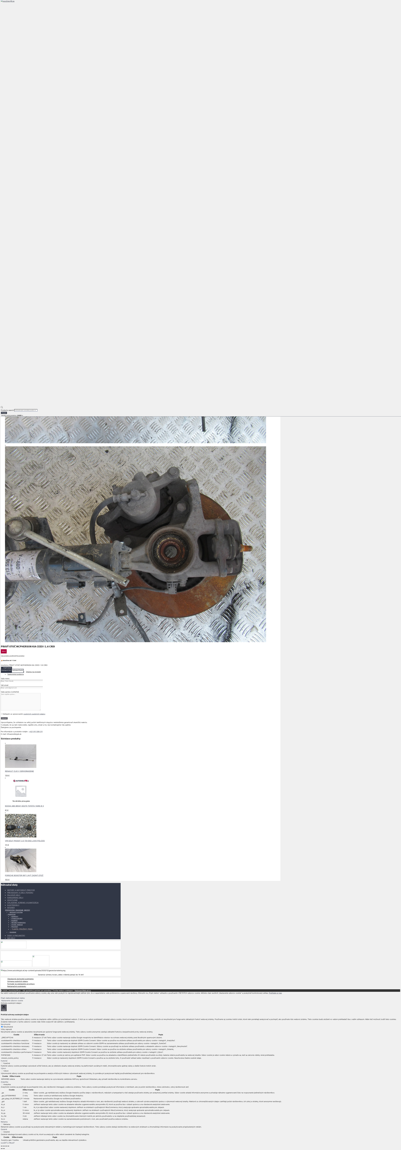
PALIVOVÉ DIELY (13, 895)
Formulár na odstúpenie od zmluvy (21, 984)
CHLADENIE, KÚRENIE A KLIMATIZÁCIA (23, 903)
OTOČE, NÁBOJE (17, 925)
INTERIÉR (11, 908)
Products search (7, 410)
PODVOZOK (12, 914)
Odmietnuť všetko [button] (18, 998)
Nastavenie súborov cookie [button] (12, 1001)
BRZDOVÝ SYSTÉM (16, 912)
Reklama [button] (4, 1122)
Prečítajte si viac (275, 993)
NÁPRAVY (14, 916)
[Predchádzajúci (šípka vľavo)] (2, 1148)
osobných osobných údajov (34, 714)
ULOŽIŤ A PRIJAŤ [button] (8, 1143)
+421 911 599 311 (36, 731)
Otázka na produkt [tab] (33, 672)
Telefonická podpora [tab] (15, 674)
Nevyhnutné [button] (5, 1024)
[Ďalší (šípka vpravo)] (4, 1148)
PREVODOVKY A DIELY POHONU (20, 893)
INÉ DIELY (11, 938)
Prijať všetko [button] (6, 998)
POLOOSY (14, 927)
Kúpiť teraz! (7, 668)
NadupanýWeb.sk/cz (83, 990)
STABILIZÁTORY (16, 918)
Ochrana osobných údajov (17, 981)
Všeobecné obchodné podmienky (20, 979)
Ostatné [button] (4, 1129)
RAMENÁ (14, 921)
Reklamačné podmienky (16, 986)
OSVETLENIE (12, 900)
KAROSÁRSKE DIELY (15, 898)
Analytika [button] (4, 1082)
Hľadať (4, 413)
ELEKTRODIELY (13, 905)
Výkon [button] (3, 1068)
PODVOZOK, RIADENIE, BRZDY (17, 910)
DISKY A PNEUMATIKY (16, 935)
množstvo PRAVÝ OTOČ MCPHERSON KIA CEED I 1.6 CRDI (24, 665)
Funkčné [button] (4, 1061)
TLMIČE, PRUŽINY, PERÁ (22, 929)
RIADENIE (13, 932)
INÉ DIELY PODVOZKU (18, 922)
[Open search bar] (2, 408)
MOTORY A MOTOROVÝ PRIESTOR (21, 890)
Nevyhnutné (8, 1027)
